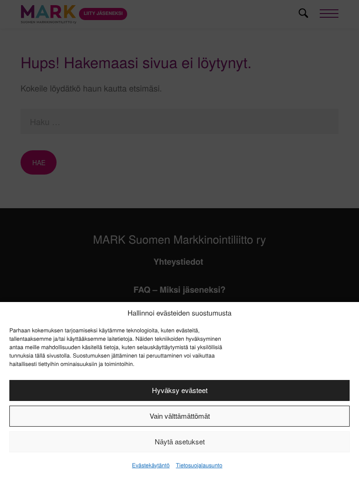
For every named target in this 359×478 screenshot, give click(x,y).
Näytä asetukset (180, 441)
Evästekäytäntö (150, 465)
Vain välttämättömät (180, 416)
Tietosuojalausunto (199, 465)
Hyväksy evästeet (180, 390)
